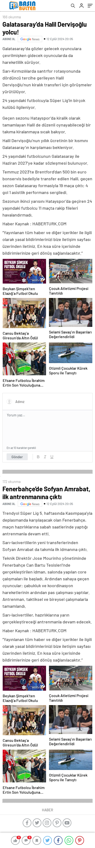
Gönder (17, 457)
